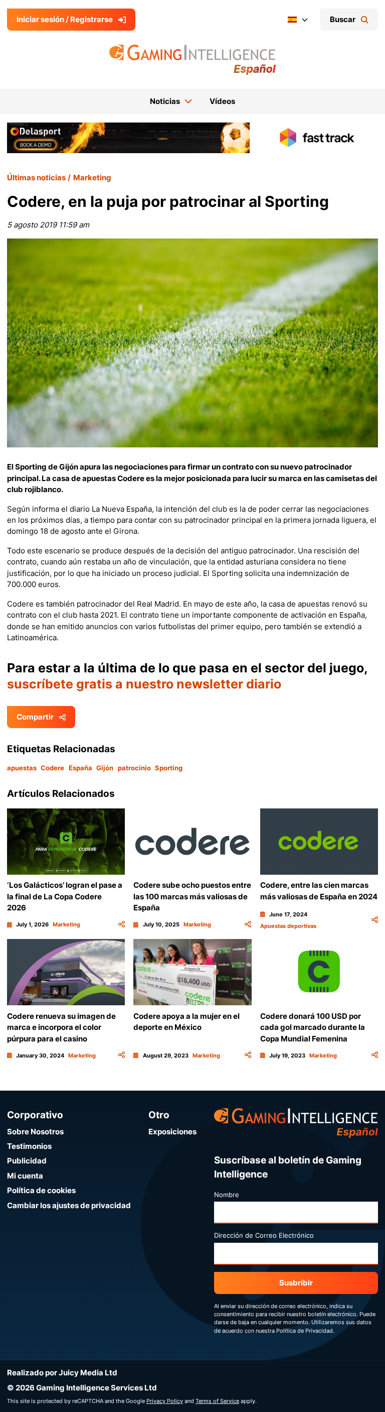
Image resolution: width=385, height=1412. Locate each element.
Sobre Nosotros (35, 1131)
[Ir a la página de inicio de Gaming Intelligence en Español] (192, 60)
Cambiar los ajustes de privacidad (69, 1205)
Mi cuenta (25, 1176)
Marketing (92, 177)
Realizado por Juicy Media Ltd (62, 1372)
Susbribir (296, 1282)
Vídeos (222, 101)
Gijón (104, 768)
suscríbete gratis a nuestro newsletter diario (144, 683)
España (80, 768)
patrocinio (134, 768)
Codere (52, 768)
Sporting (168, 768)
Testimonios (29, 1146)
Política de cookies (41, 1190)
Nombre (226, 1195)
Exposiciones (172, 1131)
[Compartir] (121, 924)
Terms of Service (217, 1400)
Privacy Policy (164, 1400)
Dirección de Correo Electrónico (264, 1235)
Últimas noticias (36, 177)
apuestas (22, 768)
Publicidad (27, 1160)
